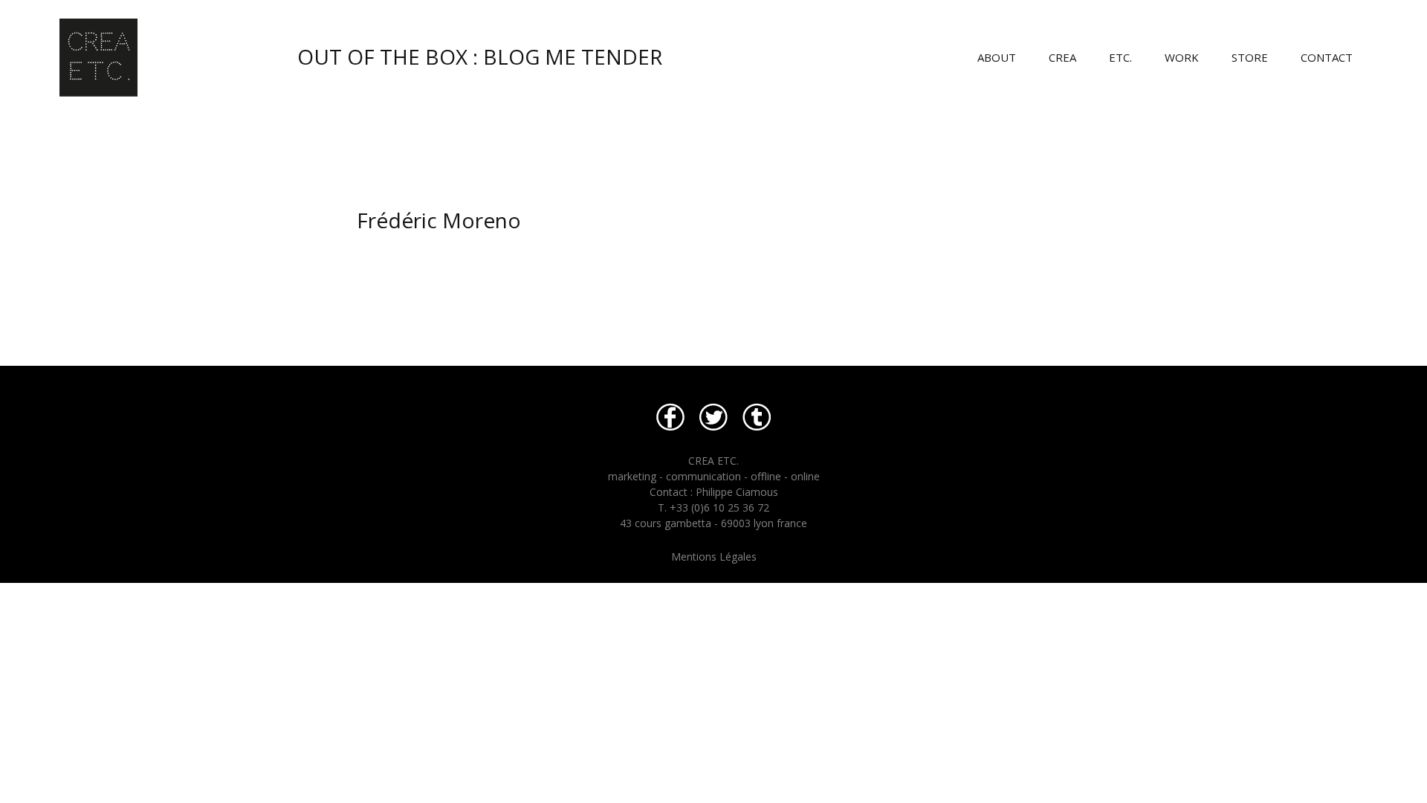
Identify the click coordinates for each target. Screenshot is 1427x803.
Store (1250, 57)
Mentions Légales (714, 556)
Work (1182, 57)
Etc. (1120, 57)
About (996, 57)
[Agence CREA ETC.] (357, 48)
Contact (1327, 57)
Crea (1062, 57)
